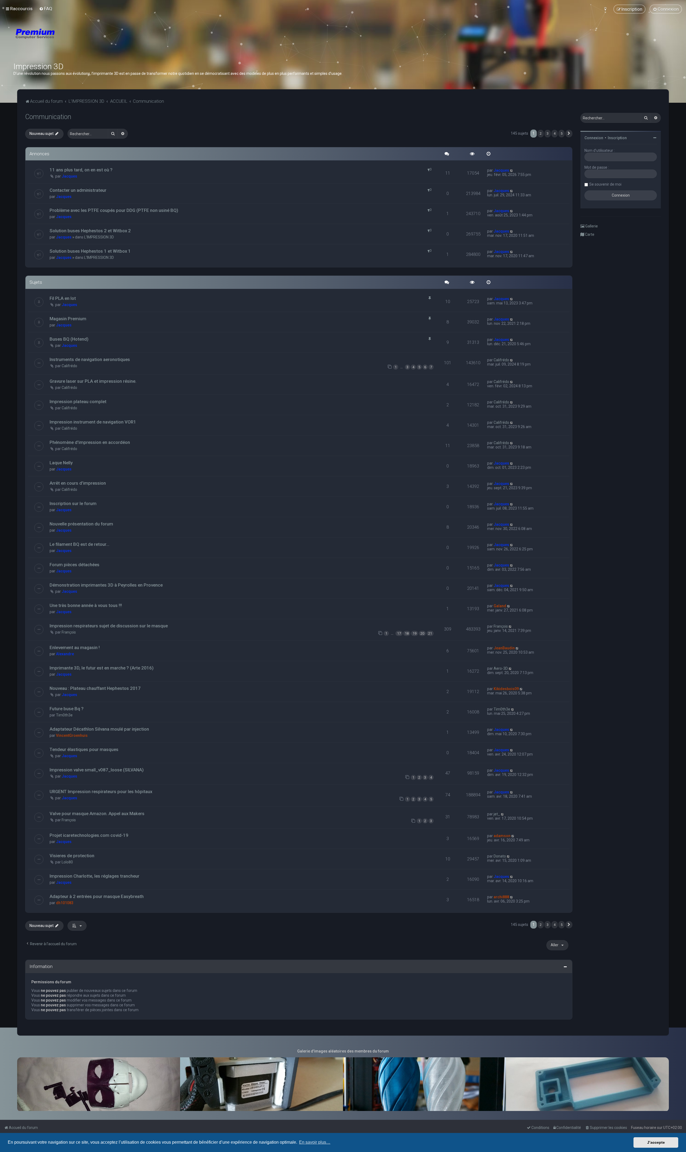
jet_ (497, 814)
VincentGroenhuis (72, 735)
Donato (500, 856)
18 (407, 633)
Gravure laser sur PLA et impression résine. (93, 381)
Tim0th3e (64, 715)
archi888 (501, 897)
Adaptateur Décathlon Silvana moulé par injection (99, 729)
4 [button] (554, 133)
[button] (568, 133)
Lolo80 (67, 862)
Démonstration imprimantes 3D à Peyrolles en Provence (106, 585)
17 (399, 633)
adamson (502, 836)
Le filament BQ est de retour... (79, 544)
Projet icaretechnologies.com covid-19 (89, 835)
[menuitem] (46, 9)
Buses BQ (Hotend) (69, 339)
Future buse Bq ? (67, 708)
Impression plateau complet (78, 401)
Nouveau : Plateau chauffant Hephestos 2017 (95, 688)
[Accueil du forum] (67, 40)
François (69, 632)
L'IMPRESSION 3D (99, 237)
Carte (589, 234)
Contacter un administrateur (78, 190)
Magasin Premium (68, 318)
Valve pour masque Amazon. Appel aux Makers (97, 813)
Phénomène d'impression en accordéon (90, 442)
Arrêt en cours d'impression (78, 483)
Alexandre (65, 654)
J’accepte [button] (656, 1142)
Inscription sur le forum (73, 503)
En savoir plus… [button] (314, 1142)
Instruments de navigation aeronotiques (90, 359)
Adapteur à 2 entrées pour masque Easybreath (97, 896)
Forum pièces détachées (74, 564)
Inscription (617, 138)
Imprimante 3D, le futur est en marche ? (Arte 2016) (102, 668)
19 (414, 633)
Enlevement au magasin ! (75, 647)
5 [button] (561, 133)
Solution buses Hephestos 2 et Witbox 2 (90, 230)
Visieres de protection (72, 855)
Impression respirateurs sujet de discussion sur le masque (109, 625)
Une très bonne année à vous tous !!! (86, 605)
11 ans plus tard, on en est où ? (81, 169)
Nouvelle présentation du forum (81, 524)
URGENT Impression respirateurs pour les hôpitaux (101, 791)
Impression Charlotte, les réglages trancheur (94, 876)
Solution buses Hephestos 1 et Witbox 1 (90, 251)
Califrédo (69, 366)
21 (430, 633)
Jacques (69, 176)
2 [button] (541, 133)
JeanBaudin (504, 648)
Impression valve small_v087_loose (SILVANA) (97, 769)
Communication (48, 117)
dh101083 (64, 903)
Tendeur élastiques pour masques (84, 749)
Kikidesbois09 (506, 689)
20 (422, 633)
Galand (500, 606)
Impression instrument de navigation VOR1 (93, 422)
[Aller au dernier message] (511, 170)
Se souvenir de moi (605, 184)
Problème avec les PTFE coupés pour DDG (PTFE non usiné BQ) (114, 210)
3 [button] (548, 133)
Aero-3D (501, 668)
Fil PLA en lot (63, 298)
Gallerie (591, 226)
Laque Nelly (61, 462)
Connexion (593, 138)
